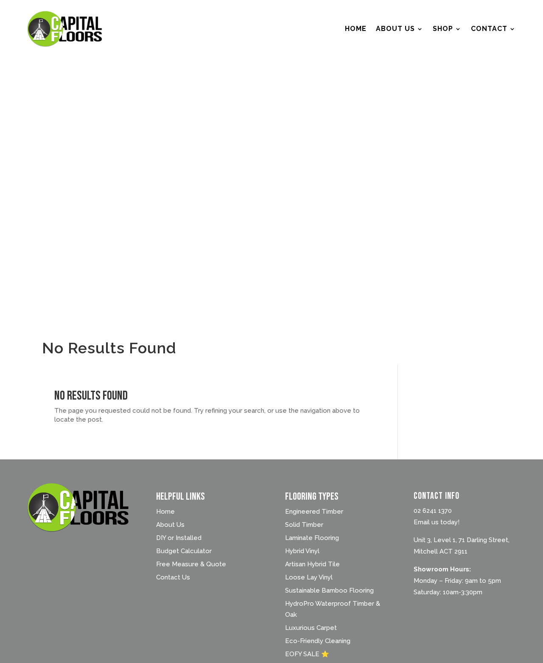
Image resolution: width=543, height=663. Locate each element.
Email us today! (436, 522)
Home (356, 29)
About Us (395, 29)
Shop (443, 29)
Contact (489, 29)
